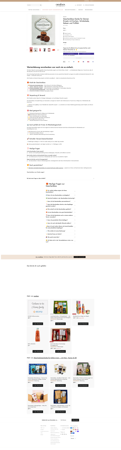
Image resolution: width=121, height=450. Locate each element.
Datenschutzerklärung (55, 432)
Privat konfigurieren (71, 53)
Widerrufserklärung (54, 439)
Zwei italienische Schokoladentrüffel (37, 89)
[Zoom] (43, 30)
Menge (64, 42)
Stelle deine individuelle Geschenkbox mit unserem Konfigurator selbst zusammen (45, 168)
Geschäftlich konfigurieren (86, 53)
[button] (53, 319)
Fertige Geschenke (34, 9)
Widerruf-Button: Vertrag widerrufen (54, 428)
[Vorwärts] (59, 49)
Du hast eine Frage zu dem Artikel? (36, 178)
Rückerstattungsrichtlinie (55, 437)
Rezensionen (89, 9)
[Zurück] (27, 49)
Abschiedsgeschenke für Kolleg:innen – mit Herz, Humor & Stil (55, 358)
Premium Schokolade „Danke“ (36, 88)
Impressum (53, 431)
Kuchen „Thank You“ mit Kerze (36, 86)
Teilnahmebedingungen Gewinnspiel (55, 443)
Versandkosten (72, 55)
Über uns (42, 427)
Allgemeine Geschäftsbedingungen (55, 435)
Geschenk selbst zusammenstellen (52, 9)
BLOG (42, 434)
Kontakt (80, 9)
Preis (64, 28)
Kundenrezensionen (45, 431)
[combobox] (34, 5)
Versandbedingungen (55, 440)
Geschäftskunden (70, 9)
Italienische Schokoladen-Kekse (36, 85)
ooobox (36, 296)
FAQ (41, 433)
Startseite (64, 16)
